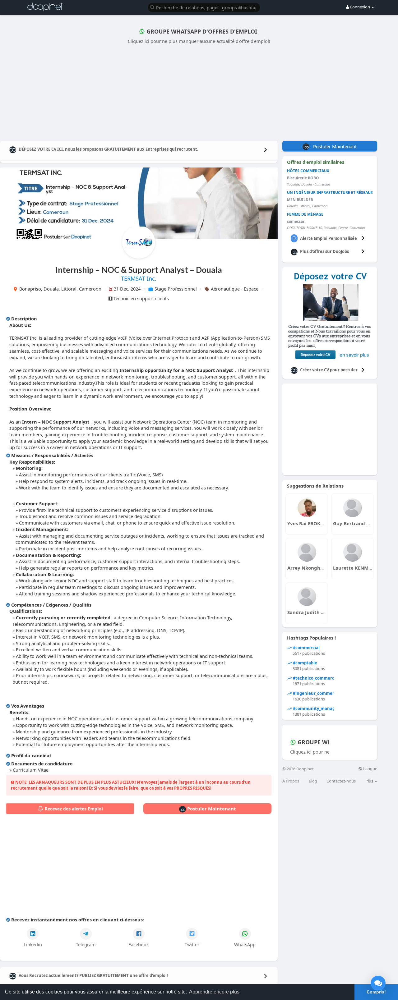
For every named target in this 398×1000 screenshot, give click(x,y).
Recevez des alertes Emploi (73, 809)
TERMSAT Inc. (138, 278)
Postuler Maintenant (211, 808)
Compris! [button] (376, 991)
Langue (369, 769)
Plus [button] (369, 781)
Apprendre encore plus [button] (214, 991)
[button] (204, 7)
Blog (313, 781)
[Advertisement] (199, 91)
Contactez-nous (341, 781)
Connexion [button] (360, 7)
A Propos (290, 781)
